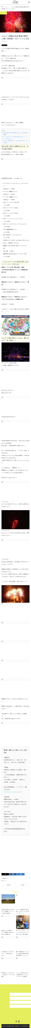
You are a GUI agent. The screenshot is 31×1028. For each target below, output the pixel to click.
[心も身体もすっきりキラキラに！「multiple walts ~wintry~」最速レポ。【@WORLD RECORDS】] (8, 943)
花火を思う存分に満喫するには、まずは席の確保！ (16, 133)
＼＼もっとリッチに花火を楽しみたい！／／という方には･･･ (16, 137)
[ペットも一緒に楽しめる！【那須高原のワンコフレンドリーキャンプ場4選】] (23, 964)
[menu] (29, 2)
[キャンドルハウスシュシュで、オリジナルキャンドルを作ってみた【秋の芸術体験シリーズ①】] (23, 922)
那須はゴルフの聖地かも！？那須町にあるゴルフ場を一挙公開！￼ (8, 932)
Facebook (15, 1021)
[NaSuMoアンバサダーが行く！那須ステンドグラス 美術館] (8, 964)
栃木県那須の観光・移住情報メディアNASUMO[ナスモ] (18, 1026)
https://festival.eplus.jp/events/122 (13, 792)
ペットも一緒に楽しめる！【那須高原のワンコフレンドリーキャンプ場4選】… (22, 974)
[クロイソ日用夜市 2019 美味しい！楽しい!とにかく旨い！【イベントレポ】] (23, 901)
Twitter (13, 1021)
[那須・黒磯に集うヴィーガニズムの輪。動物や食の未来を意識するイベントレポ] (23, 943)
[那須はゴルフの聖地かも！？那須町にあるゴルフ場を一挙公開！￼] (8, 922)
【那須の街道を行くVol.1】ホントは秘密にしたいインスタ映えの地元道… (8, 911)
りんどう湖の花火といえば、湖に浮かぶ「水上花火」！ (16, 141)
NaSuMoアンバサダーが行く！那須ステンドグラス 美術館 (8, 974)
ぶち (7, 878)
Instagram (18, 1021)
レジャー (7, 7)
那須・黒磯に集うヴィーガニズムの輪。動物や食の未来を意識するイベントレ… (22, 953)
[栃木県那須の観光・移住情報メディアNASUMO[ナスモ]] (15, 2)
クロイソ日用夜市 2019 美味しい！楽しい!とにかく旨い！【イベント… (22, 911)
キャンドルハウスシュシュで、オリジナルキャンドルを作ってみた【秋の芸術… (22, 932)
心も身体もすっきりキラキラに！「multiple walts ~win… (8, 953)
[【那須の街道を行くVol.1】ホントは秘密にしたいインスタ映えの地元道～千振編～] (8, 901)
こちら (6, 51)
